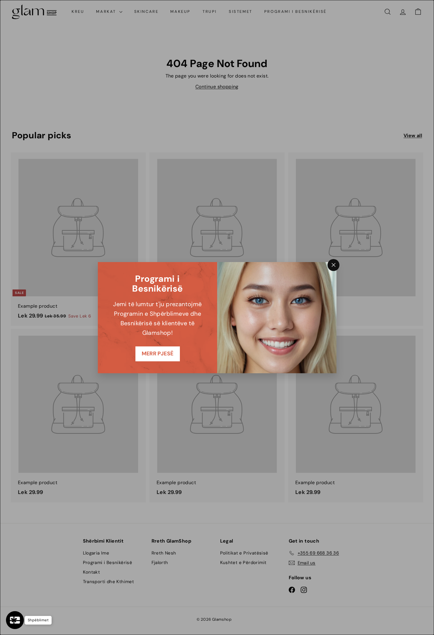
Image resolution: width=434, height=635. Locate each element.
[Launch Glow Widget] (15, 620)
